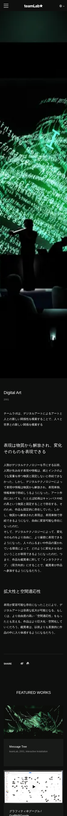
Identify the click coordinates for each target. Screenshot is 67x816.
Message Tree (18, 746)
